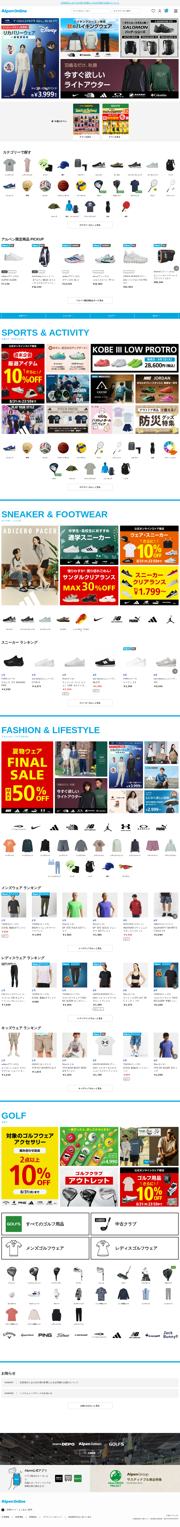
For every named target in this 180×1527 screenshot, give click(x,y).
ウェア (111, 316)
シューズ (67, 316)
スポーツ (22, 316)
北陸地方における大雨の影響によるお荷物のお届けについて (90, 3)
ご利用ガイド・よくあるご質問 (18, 1510)
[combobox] (90, 11)
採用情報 (19, 1517)
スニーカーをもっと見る (90, 703)
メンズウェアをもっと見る (90, 948)
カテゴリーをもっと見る (90, 225)
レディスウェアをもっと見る (89, 1018)
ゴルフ (155, 316)
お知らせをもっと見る (90, 1406)
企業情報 (5, 1517)
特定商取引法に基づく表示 (79, 1517)
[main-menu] (176, 11)
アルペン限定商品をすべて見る (90, 300)
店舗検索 (92, 1453)
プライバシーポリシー (52, 1517)
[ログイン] (159, 11)
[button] (176, 268)
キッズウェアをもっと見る (90, 1088)
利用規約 (33, 1517)
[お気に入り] (153, 11)
